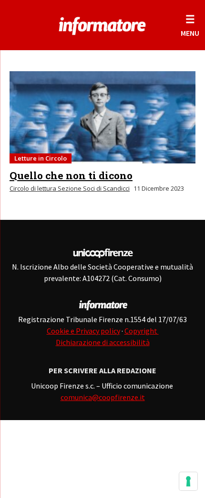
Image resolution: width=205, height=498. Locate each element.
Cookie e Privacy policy (83, 331)
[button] (190, 25)
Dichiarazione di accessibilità (103, 342)
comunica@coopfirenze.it (103, 397)
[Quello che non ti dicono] (102, 117)
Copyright (141, 331)
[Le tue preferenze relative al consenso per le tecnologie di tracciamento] (188, 481)
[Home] (102, 24)
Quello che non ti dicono (71, 175)
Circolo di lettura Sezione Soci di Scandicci (70, 188)
